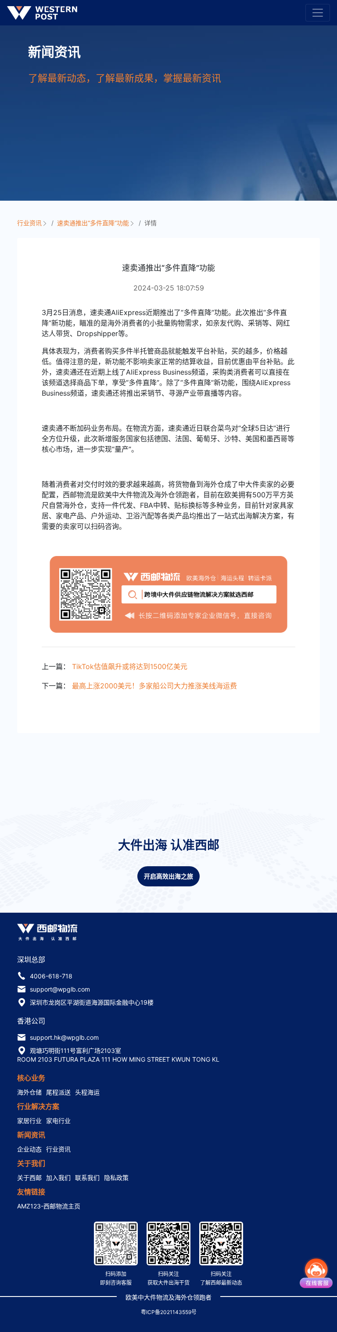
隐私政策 (116, 1177)
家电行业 (58, 1120)
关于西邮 (29, 1177)
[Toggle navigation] (317, 12)
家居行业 (29, 1120)
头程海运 (87, 1092)
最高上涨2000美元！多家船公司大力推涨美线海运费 (154, 685)
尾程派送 (58, 1092)
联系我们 (87, 1177)
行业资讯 (30, 223)
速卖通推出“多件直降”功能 (94, 223)
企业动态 (29, 1149)
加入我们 (58, 1177)
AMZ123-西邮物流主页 (48, 1206)
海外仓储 (29, 1092)
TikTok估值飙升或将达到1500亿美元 (129, 666)
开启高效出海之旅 (168, 876)
